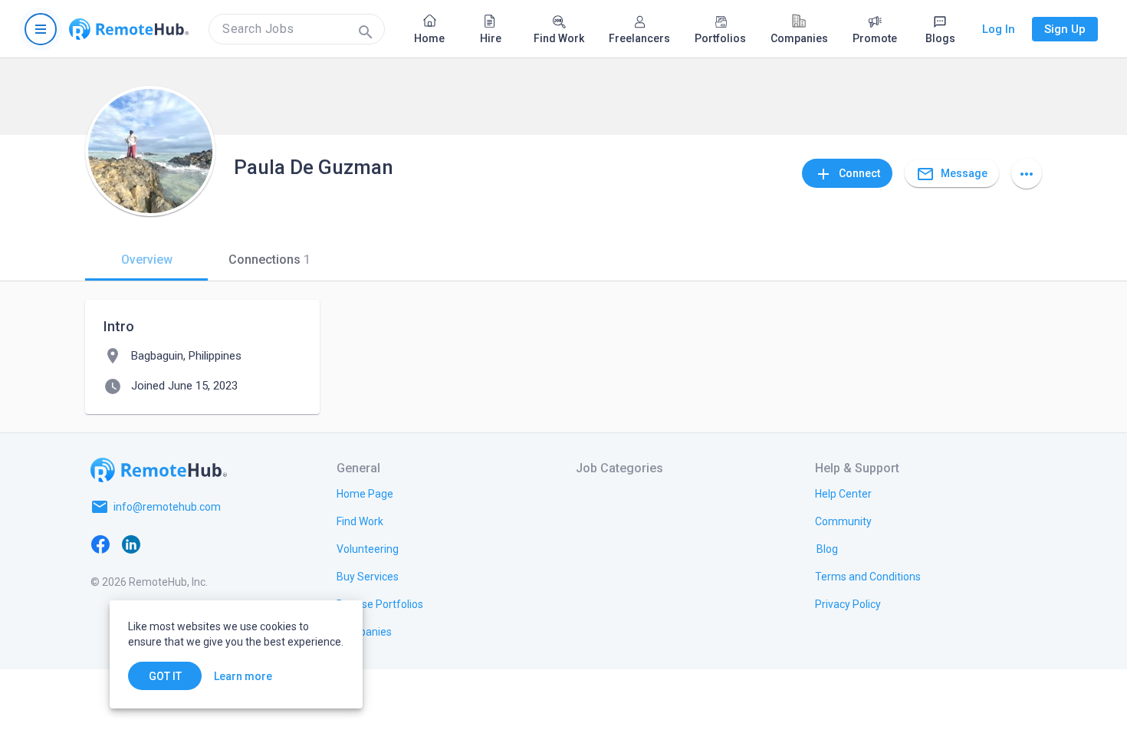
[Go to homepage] (129, 29)
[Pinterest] (223, 543)
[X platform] (161, 543)
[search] (297, 29)
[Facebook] (100, 543)
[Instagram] (192, 543)
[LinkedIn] (131, 543)
